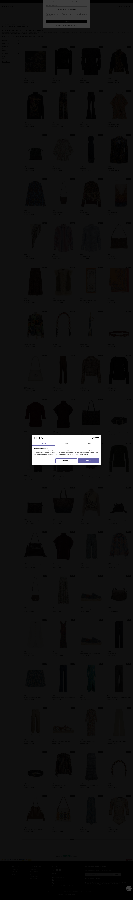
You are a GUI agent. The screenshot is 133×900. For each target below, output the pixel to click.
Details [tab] (66, 443)
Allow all (88, 460)
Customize (65, 460)
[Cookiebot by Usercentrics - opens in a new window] (92, 438)
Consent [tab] (43, 443)
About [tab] (89, 443)
